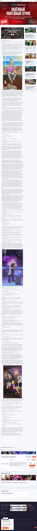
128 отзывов (33, 460)
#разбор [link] (31, 72)
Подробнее (32, 465)
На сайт (32, 467)
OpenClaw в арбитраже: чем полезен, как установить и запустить (30, 74)
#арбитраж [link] (27, 33)
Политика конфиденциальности (21, 529)
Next (35, 480)
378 (29, 38)
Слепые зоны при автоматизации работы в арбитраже (30, 61)
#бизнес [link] (32, 59)
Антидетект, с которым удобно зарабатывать (6, 521)
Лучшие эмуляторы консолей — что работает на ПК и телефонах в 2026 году (14, 482)
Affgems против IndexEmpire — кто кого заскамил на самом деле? (30, 87)
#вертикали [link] (31, 33)
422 (29, 51)
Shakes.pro (11, 459)
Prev (2, 480)
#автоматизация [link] (28, 59)
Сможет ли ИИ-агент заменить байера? (30, 48)
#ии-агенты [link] (31, 46)
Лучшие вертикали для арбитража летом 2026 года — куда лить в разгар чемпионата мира (30, 36)
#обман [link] (31, 85)
